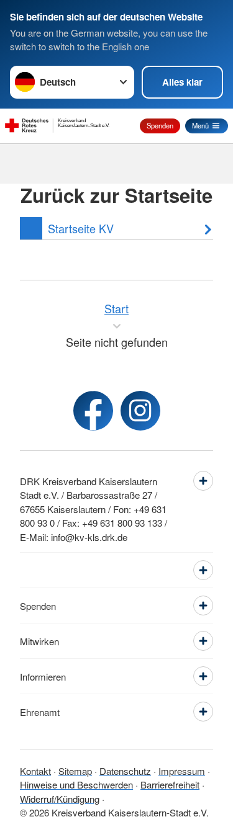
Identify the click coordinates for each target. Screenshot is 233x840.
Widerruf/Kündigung (59, 798)
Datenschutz (125, 770)
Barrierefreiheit (169, 784)
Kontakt (35, 770)
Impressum (181, 770)
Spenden (160, 125)
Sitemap (75, 770)
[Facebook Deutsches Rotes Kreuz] (93, 411)
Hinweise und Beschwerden (76, 784)
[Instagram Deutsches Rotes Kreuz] (140, 411)
